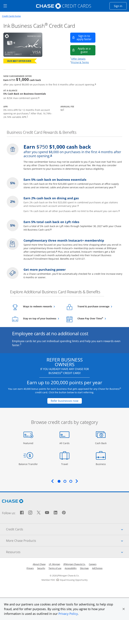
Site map (84, 568)
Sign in (120, 6)
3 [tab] (70, 481)
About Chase (39, 564)
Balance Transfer (28, 464)
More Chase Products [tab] (67, 540)
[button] (123, 609)
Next (76, 481)
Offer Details (78, 58)
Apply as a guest (86, 50)
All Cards (64, 443)
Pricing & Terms (80, 62)
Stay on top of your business (42, 318)
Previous (52, 481)
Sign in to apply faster (86, 37)
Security (41, 568)
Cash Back (101, 443)
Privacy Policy (68, 614)
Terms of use (55, 568)
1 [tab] (59, 481)
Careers (92, 564)
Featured (28, 443)
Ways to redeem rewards (42, 306)
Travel (65, 464)
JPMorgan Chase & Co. (74, 564)
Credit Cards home (11, 16)
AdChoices (97, 568)
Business (101, 464)
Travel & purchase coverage (96, 306)
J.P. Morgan (54, 564)
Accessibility (71, 568)
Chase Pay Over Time (96, 318)
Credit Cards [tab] (67, 529)
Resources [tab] (67, 552)
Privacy (30, 568)
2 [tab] (64, 481)
